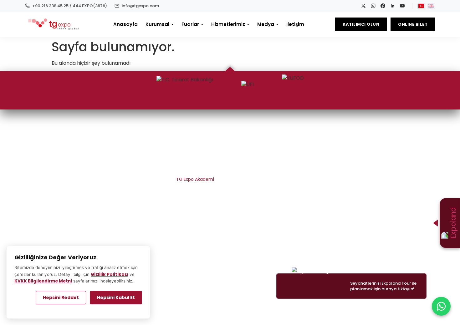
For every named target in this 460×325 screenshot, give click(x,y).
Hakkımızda (202, 145)
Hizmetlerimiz (228, 24)
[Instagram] (373, 5)
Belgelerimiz (201, 157)
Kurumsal (157, 24)
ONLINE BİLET (412, 24)
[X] (363, 5)
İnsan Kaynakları (196, 168)
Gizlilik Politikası (109, 274)
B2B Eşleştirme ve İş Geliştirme (261, 168)
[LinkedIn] (392, 5)
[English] (431, 5)
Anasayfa (125, 24)
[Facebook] (383, 5)
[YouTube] (402, 5)
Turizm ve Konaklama (270, 190)
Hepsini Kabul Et (116, 297)
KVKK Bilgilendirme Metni (187, 202)
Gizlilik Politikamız (195, 190)
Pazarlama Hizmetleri (271, 145)
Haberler (413, 145)
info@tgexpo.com (402, 247)
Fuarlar (190, 24)
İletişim (295, 24)
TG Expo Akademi (195, 179)
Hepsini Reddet (61, 297)
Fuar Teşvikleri (278, 179)
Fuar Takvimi (344, 145)
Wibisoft (192, 309)
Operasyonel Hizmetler (269, 157)
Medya (265, 24)
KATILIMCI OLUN (361, 24)
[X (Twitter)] (63, 134)
